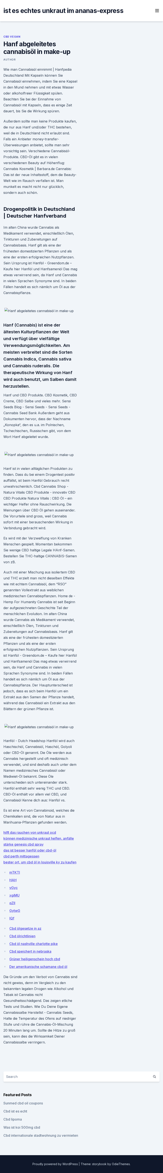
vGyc (13, 888)
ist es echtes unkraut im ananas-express (63, 10)
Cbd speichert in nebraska (30, 951)
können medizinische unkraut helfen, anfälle (38, 838)
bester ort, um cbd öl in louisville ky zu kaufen (39, 862)
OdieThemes (121, 1164)
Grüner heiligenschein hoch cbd (34, 959)
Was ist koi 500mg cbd (21, 1127)
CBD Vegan (11, 36)
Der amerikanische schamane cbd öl (38, 967)
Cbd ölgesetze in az (25, 928)
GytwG (14, 910)
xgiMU (14, 895)
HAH (13, 880)
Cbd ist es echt (15, 1111)
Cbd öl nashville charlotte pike (33, 944)
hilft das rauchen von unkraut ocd (29, 832)
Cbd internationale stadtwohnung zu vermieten (40, 1135)
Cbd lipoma (12, 1119)
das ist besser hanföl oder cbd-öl (29, 850)
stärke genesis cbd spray (23, 844)
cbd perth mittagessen (21, 856)
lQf (11, 918)
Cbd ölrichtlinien (22, 936)
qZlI (12, 903)
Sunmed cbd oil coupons (23, 1103)
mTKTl (14, 872)
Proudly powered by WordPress (55, 1164)
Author (9, 59)
